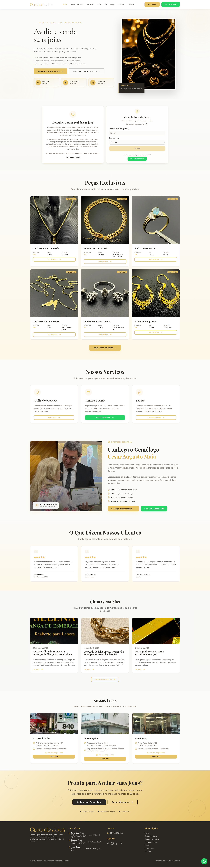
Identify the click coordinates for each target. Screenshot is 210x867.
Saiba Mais (52, 417)
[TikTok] (117, 843)
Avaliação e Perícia (152, 839)
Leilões (147, 845)
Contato (131, 4)
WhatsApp (172, 4)
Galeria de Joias (77, 4)
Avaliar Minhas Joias (49, 71)
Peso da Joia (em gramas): (119, 129)
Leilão (153, 4)
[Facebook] (108, 843)
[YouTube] (121, 843)
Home (65, 4)
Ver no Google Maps (55, 753)
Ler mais (36, 669)
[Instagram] (112, 843)
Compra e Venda (151, 842)
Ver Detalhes (52, 259)
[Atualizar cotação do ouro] (146, 124)
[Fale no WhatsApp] (204, 861)
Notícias (121, 4)
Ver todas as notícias (103, 679)
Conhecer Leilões (154, 417)
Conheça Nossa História (121, 509)
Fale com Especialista (137, 159)
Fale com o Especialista (154, 509)
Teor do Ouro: (114, 138)
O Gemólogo (109, 4)
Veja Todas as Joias (103, 348)
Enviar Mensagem (121, 802)
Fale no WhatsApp (103, 417)
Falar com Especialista (85, 71)
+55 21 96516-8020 (116, 833)
